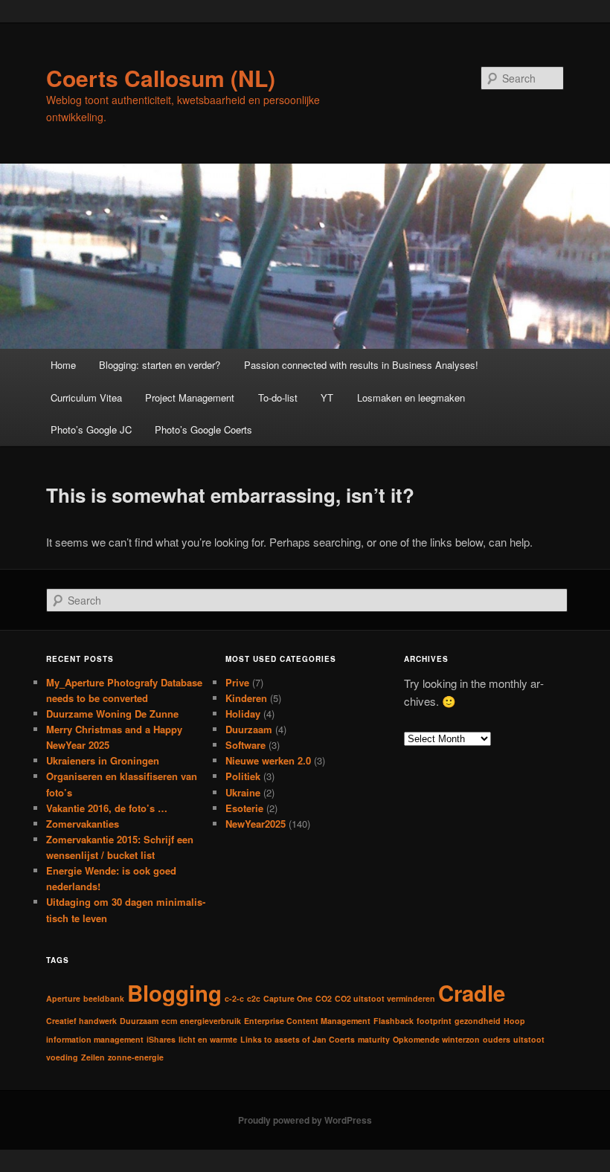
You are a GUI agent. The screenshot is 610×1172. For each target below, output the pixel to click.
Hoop (514, 1020)
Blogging (174, 992)
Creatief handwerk (81, 1020)
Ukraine (242, 792)
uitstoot (529, 1039)
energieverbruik (210, 1020)
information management (95, 1039)
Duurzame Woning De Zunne (112, 713)
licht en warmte (208, 1039)
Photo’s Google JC (91, 429)
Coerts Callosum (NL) (160, 78)
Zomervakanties (82, 824)
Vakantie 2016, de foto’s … (106, 808)
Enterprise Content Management (307, 1020)
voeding (62, 1057)
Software (245, 745)
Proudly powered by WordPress (305, 1120)
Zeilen (93, 1057)
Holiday (242, 713)
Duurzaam (248, 729)
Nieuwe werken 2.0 (268, 760)
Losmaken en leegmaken (411, 397)
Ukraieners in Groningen (102, 760)
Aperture (63, 998)
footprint (434, 1020)
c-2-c (234, 998)
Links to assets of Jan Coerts (297, 1039)
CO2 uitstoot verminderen (385, 998)
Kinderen (246, 698)
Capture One (287, 998)
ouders (496, 1039)
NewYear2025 (255, 824)
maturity (374, 1039)
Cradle (471, 992)
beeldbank (103, 998)
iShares (161, 1039)
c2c (253, 998)
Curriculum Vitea (86, 397)
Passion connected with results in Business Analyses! (361, 365)
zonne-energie (136, 1057)
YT (327, 397)
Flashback (393, 1020)
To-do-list (278, 397)
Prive (237, 682)
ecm (169, 1020)
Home (63, 365)
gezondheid (478, 1020)
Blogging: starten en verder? (159, 365)
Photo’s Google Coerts (203, 429)
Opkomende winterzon (436, 1039)
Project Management (189, 397)
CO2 (323, 998)
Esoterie (244, 808)
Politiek (242, 776)
